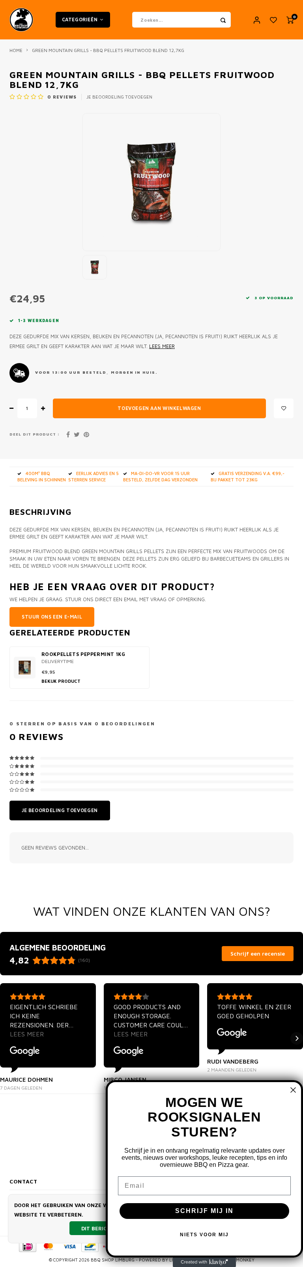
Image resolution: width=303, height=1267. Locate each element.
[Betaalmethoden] (27, 1246)
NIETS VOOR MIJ (204, 1234)
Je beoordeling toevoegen (119, 96)
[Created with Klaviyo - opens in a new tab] (204, 1262)
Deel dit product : (34, 434)
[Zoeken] (223, 20)
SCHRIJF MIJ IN (204, 1210)
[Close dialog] (293, 1090)
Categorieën (80, 19)
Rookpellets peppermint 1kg (83, 654)
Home (15, 50)
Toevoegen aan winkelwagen (159, 408)
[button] (6, 1038)
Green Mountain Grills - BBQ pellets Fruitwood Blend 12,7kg (108, 50)
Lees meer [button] (27, 1034)
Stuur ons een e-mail (52, 617)
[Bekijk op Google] (25, 1051)
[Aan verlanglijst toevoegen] (284, 408)
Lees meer (162, 346)
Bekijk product (60, 681)
